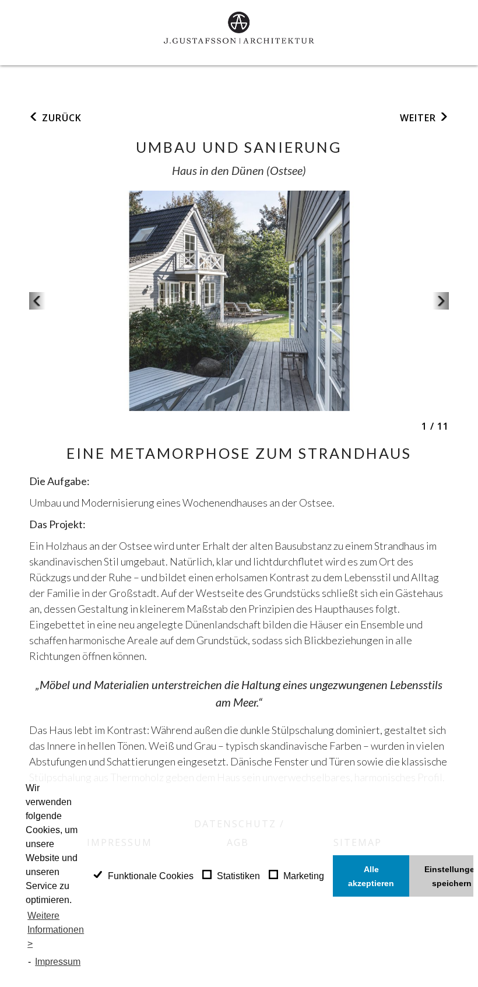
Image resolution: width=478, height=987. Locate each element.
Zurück (60, 117)
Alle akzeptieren (371, 876)
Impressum (57, 962)
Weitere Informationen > (55, 930)
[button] (37, 301)
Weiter (419, 117)
